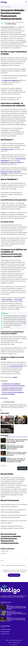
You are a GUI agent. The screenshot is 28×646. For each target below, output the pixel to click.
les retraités (18, 162)
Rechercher (3, 465)
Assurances (8, 6)
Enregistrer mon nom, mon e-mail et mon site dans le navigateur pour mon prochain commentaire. (15, 571)
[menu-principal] (26, 2)
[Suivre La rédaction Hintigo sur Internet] (1, 410)
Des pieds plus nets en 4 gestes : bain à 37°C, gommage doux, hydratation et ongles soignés (14, 495)
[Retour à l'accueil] (11, 2)
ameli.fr (15, 377)
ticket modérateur (7, 299)
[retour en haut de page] (26, 638)
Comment (3, 553)
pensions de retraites (7, 171)
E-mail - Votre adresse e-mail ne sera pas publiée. (13, 565)
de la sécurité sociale (16, 366)
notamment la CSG (7, 149)
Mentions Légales (5, 631)
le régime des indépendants (11, 80)
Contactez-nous (5, 634)
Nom (2, 560)
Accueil (2, 6)
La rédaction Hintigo (11, 23)
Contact (9, 642)
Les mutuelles (18, 299)
